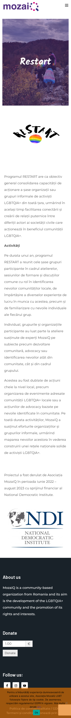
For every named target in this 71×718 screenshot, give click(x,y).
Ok (36, 712)
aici (39, 706)
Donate (10, 653)
